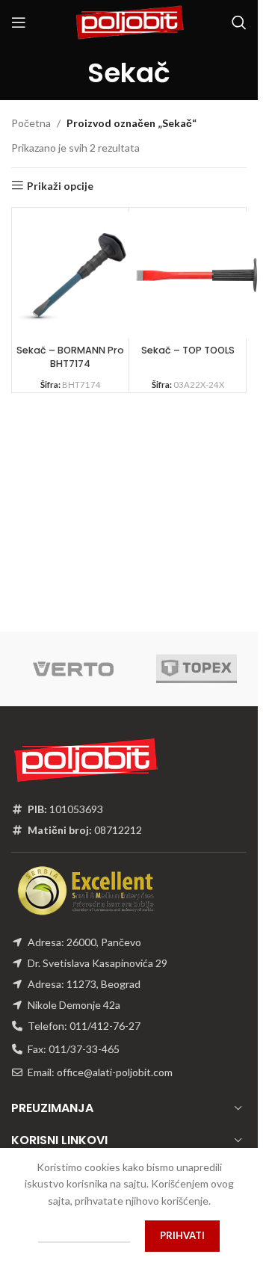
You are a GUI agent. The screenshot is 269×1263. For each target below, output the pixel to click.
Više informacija (84, 1235)
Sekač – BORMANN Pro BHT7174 (70, 357)
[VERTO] (72, 669)
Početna (31, 123)
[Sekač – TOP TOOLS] (196, 275)
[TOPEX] (196, 669)
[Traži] (239, 22)
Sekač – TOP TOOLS (188, 350)
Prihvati (182, 1235)
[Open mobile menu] (19, 22)
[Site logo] (129, 21)
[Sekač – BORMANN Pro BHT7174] (79, 275)
